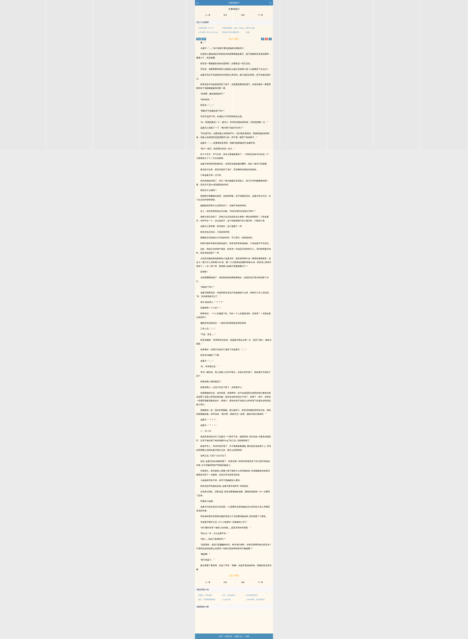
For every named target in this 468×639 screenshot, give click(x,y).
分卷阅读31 (234, 2)
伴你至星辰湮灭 (252, 595)
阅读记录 (228, 636)
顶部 (247, 636)
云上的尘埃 (226, 599)
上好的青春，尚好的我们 (255, 599)
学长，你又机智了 (229, 595)
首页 (220, 636)
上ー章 (207, 582)
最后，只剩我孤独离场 (206, 599)
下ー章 (260, 582)
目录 (225, 582)
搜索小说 (238, 636)
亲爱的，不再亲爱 (205, 595)
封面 (242, 582)
